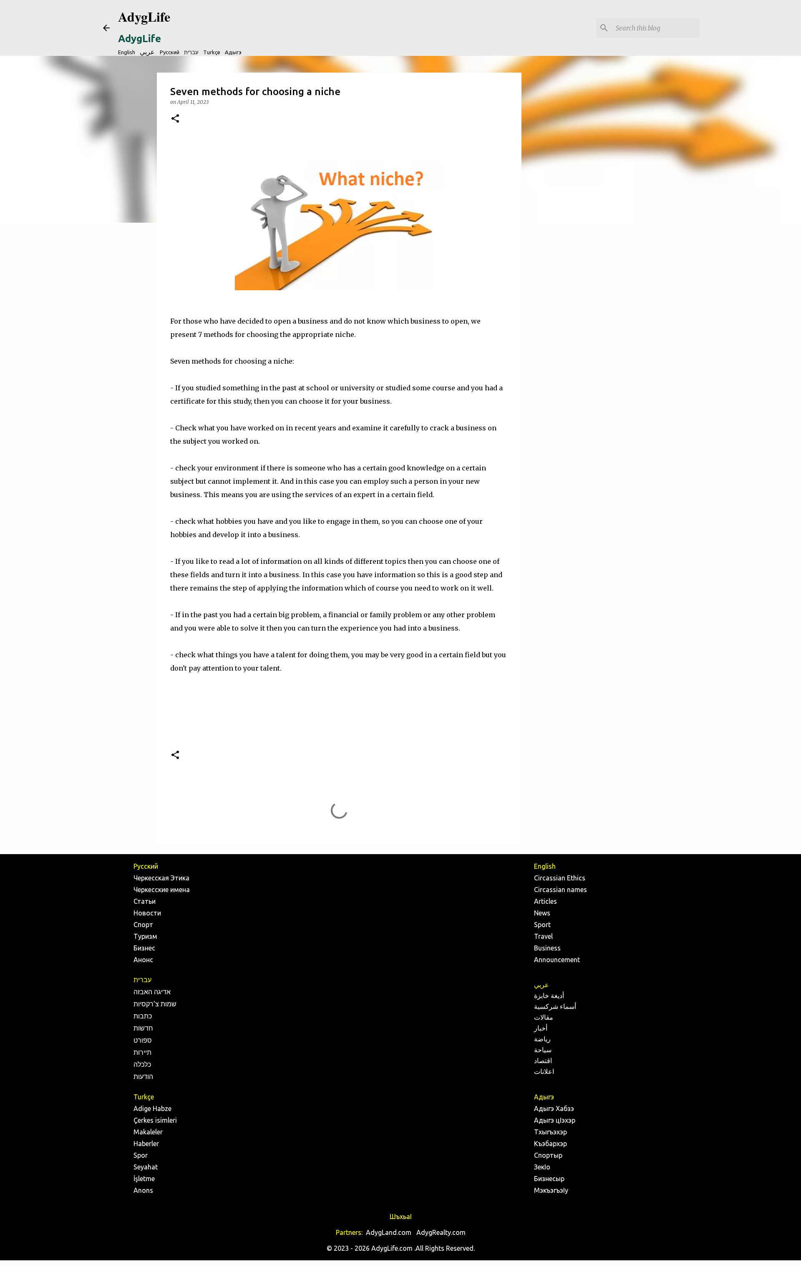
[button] (175, 119)
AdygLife (144, 16)
